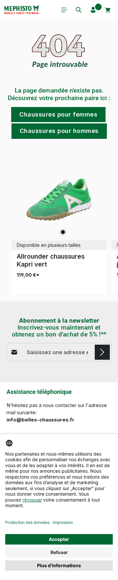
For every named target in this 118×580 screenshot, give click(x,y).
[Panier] (108, 9)
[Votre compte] (93, 9)
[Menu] (64, 9)
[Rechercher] (78, 9)
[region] (59, 223)
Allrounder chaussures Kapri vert (51, 260)
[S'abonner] (102, 352)
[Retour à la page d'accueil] (21, 10)
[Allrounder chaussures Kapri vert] (59, 199)
